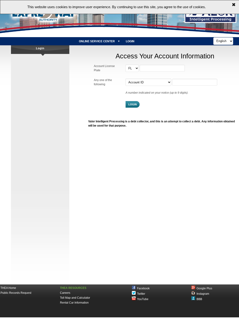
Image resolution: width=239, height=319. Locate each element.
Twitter (140, 293)
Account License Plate (104, 68)
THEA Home (8, 288)
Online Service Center (97, 41)
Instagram (202, 293)
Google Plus (203, 288)
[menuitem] (98, 41)
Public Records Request (15, 292)
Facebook (143, 288)
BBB (198, 299)
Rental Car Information (74, 302)
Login (130, 41)
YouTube (142, 299)
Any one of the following (103, 82)
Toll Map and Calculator (75, 297)
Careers (65, 292)
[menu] (106, 41)
